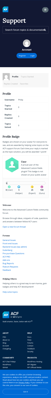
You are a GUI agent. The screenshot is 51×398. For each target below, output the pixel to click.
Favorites (24, 83)
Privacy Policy (24, 382)
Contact (30, 346)
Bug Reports (8, 263)
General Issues (9, 240)
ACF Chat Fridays (9, 361)
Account (6, 346)
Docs (29, 337)
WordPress (7, 364)
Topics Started (27, 76)
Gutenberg (7, 250)
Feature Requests (10, 266)
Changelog (7, 349)
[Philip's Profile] (6, 76)
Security (30, 351)
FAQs (29, 340)
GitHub (5, 367)
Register (22, 55)
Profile (15, 76)
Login (32, 55)
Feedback (7, 270)
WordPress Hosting (34, 361)
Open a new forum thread (14, 226)
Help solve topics (10, 292)
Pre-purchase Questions (13, 253)
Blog (4, 343)
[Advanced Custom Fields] (5, 9)
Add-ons (6, 260)
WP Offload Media (34, 367)
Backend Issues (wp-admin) (15, 247)
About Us (6, 340)
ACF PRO (6, 256)
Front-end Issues (10, 243)
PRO (4, 337)
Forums (30, 343)
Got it (25, 391)
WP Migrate (31, 364)
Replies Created (11, 83)
